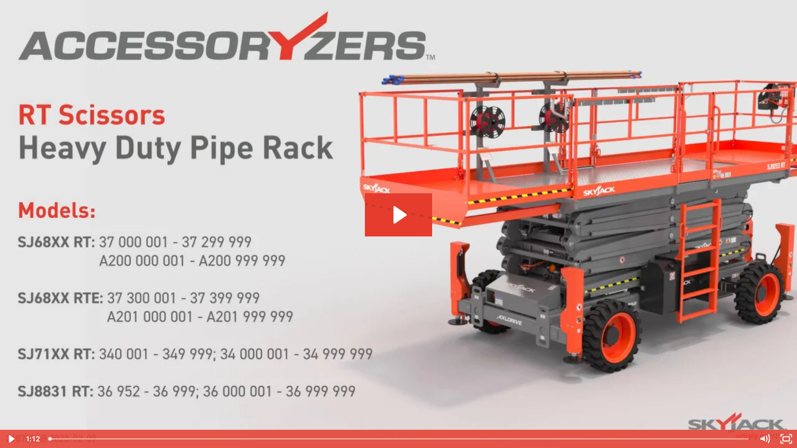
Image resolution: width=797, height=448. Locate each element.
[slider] (399, 439)
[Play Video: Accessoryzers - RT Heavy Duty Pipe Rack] (399, 214)
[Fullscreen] (786, 439)
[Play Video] (11, 439)
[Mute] (764, 439)
